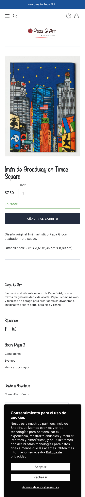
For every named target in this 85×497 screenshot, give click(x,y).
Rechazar (40, 477)
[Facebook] (6, 330)
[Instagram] (14, 330)
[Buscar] (15, 16)
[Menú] (7, 16)
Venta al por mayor (17, 367)
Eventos (10, 360)
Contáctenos (13, 353)
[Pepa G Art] (42, 33)
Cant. (22, 185)
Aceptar (40, 467)
